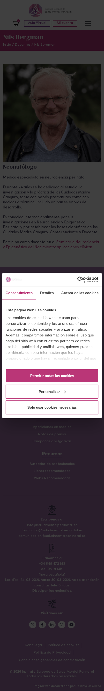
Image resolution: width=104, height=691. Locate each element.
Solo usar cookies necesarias (52, 407)
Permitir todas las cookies (52, 376)
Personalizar (49, 391)
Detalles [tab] (47, 293)
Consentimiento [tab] (19, 293)
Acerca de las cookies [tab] (79, 293)
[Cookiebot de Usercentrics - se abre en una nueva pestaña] (77, 279)
